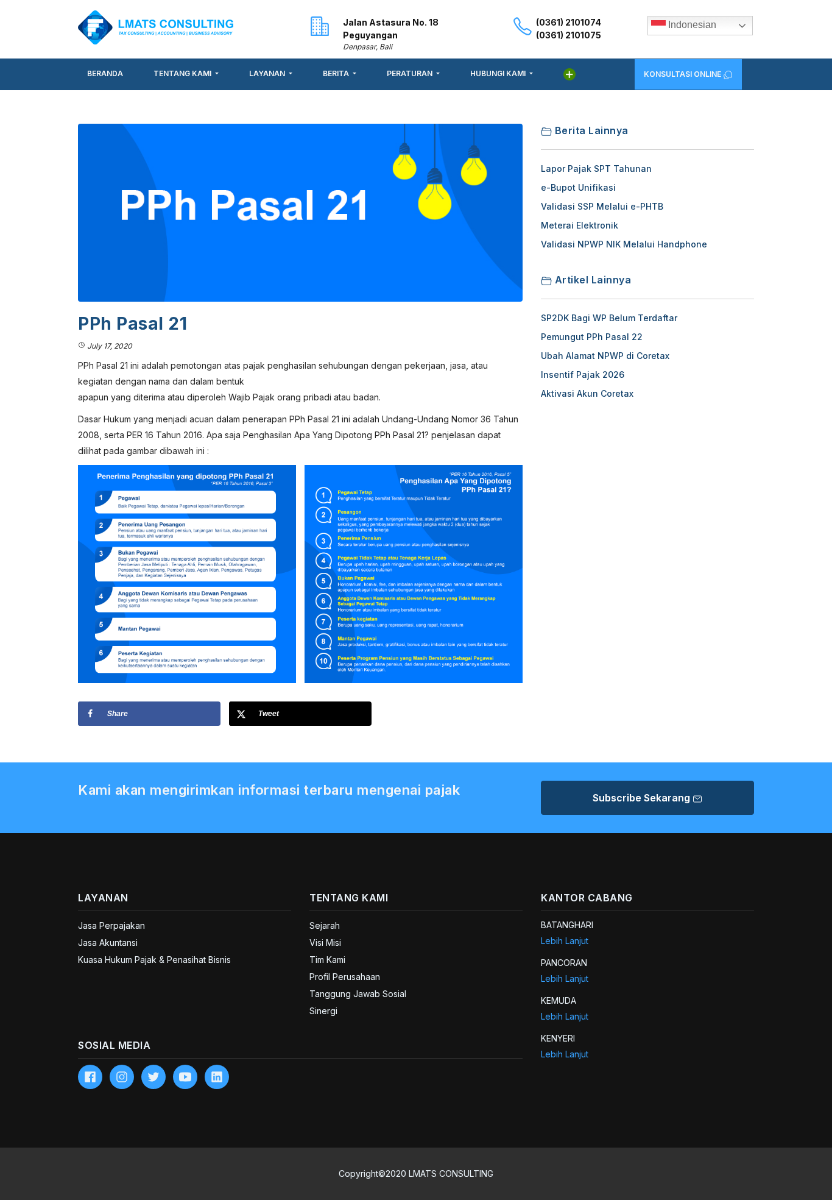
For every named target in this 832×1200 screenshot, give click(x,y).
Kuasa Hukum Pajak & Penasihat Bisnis (154, 959)
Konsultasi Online (683, 74)
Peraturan (410, 73)
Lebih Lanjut (564, 941)
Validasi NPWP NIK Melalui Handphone (624, 244)
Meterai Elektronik (579, 225)
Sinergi (323, 1011)
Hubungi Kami (498, 73)
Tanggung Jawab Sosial (357, 994)
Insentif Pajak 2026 (582, 374)
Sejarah (324, 925)
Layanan (268, 73)
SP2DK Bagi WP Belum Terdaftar (609, 318)
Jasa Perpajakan (111, 925)
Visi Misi (325, 942)
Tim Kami (327, 959)
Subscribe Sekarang (643, 798)
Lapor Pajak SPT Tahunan (596, 168)
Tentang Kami (183, 73)
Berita (337, 73)
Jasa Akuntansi (108, 942)
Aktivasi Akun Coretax (587, 393)
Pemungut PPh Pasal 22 (592, 337)
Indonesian (691, 25)
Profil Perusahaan (344, 976)
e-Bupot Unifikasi (578, 187)
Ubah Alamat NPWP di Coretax (605, 355)
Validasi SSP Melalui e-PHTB (602, 206)
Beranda (105, 73)
